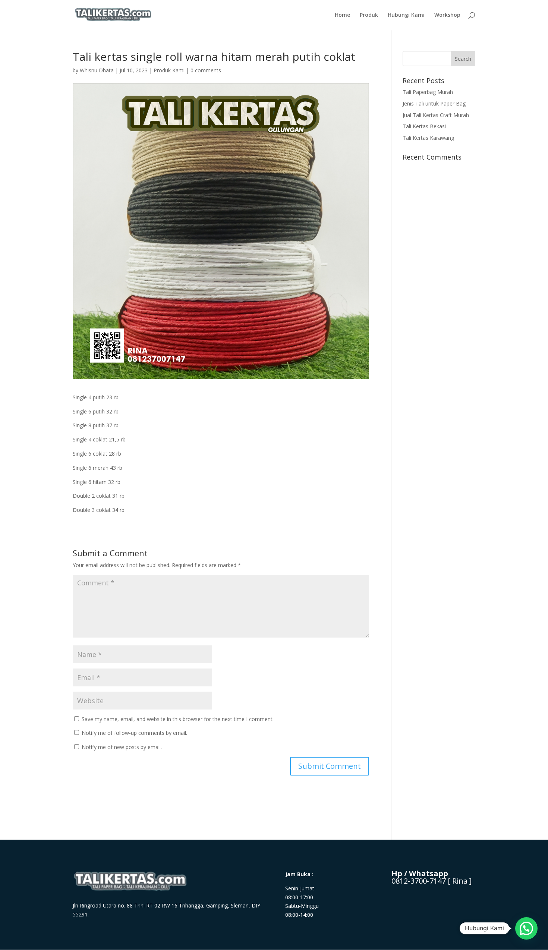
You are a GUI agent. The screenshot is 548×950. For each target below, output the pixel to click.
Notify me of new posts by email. (122, 747)
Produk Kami (169, 70)
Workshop (447, 15)
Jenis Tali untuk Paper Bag (434, 103)
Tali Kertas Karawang (428, 137)
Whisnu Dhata (97, 70)
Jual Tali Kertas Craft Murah (436, 115)
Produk (369, 15)
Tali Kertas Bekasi (424, 126)
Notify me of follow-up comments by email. (134, 732)
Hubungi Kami (406, 15)
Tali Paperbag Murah (428, 91)
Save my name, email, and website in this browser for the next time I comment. (178, 719)
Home (342, 15)
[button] (526, 928)
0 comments (205, 70)
